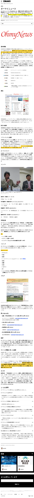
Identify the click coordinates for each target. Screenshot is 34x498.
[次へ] (32, 454)
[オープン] (31, 23)
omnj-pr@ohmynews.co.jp (13, 329)
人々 (19, 494)
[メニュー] (2, 1)
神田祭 (23, 258)
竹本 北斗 (4, 448)
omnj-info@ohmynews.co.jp (21, 318)
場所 (21, 494)
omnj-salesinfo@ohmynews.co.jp (14, 324)
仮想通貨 (15, 494)
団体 (4, 3)
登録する (17, 484)
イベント (5, 494)
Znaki (2, 3)
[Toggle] (32, 392)
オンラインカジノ (10, 494)
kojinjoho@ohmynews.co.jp (17, 334)
